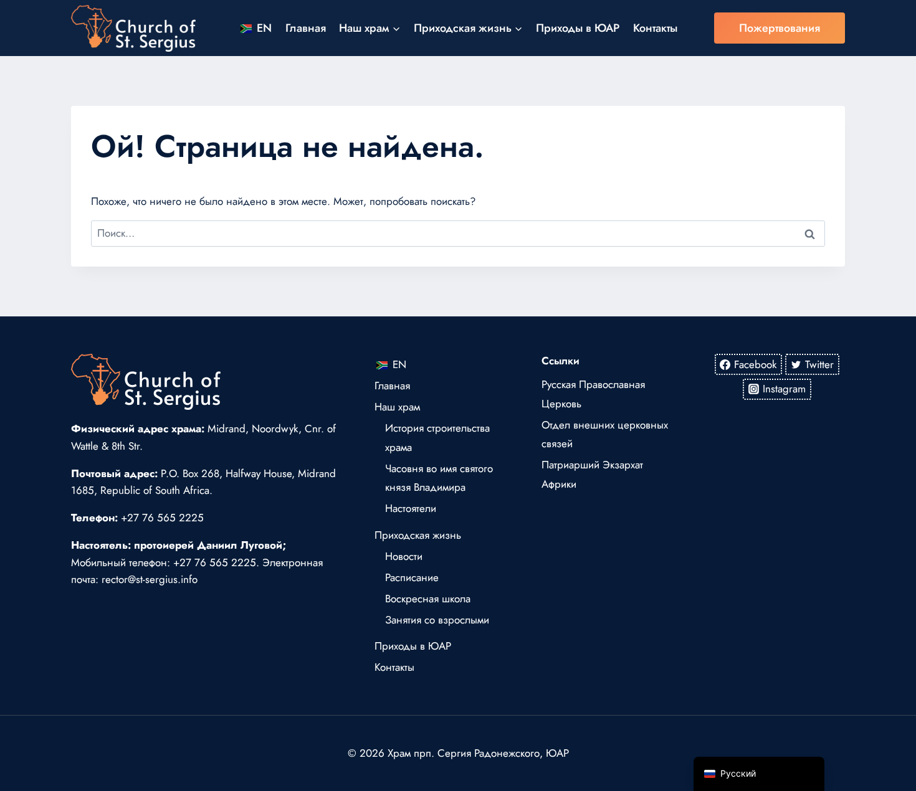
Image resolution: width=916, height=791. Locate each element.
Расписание (412, 577)
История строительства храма (437, 437)
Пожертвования (779, 28)
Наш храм (397, 406)
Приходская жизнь (418, 535)
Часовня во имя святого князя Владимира (439, 478)
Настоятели (410, 508)
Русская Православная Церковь (593, 394)
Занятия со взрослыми (437, 619)
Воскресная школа (427, 598)
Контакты (655, 28)
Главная (305, 28)
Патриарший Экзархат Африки (592, 474)
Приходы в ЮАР (577, 28)
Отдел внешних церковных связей (604, 434)
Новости (403, 556)
